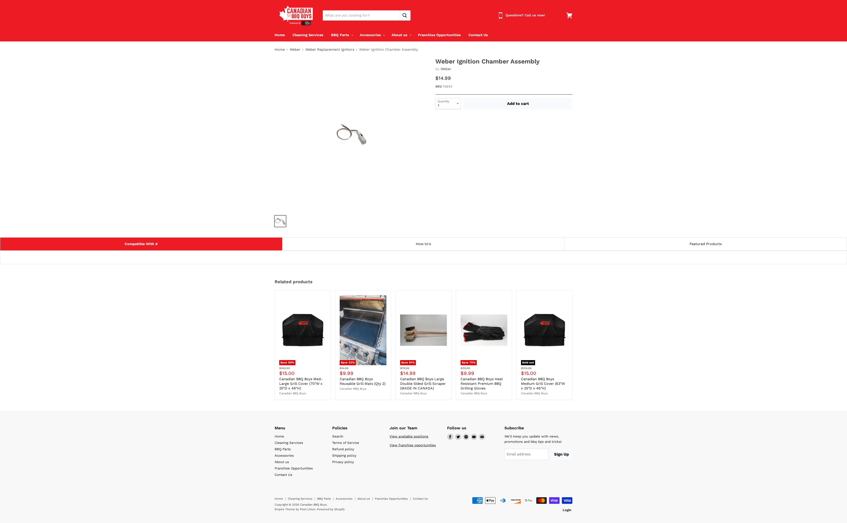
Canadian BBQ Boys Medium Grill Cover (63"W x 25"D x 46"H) (543, 383)
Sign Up (561, 454)
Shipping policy (344, 456)
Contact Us (478, 35)
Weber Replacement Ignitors (329, 50)
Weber (295, 50)
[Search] (404, 15)
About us (400, 35)
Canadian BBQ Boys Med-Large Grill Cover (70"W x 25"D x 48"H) (300, 383)
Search (337, 436)
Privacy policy (343, 462)
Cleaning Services (307, 35)
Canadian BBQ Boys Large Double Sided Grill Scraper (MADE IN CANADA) (423, 383)
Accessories (371, 35)
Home (280, 35)
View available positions (409, 436)
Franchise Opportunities (439, 35)
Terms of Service (345, 443)
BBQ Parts (340, 35)
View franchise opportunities (413, 445)
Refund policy (343, 449)
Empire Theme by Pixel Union (295, 509)
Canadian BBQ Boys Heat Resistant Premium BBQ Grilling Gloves (482, 383)
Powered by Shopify (331, 509)
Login (567, 510)
